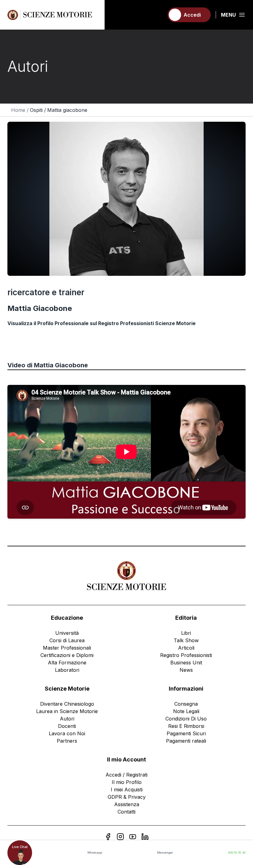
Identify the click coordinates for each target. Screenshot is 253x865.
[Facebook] (108, 836)
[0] (156, 15)
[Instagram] (120, 836)
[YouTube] (132, 836)
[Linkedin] (145, 836)
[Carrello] (156, 15)
